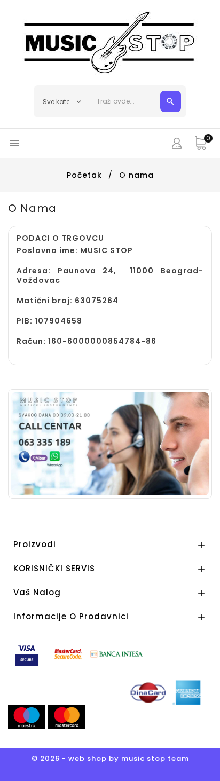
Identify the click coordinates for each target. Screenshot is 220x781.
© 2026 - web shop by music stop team (110, 758)
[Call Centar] (110, 443)
